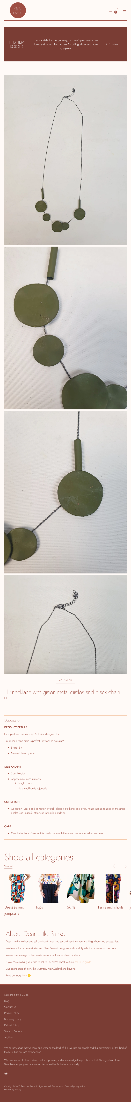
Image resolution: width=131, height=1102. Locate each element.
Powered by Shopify (12, 1089)
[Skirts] (81, 888)
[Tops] (50, 888)
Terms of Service (13, 1031)
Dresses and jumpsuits (14, 910)
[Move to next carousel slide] (124, 866)
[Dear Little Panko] (18, 10)
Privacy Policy (11, 1013)
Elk (5, 698)
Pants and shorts (110, 907)
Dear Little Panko (28, 1086)
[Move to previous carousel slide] (116, 866)
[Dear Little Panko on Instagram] (6, 1074)
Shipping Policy (12, 1019)
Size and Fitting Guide (16, 995)
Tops (39, 907)
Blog (6, 1001)
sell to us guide (83, 962)
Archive (8, 1037)
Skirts (71, 907)
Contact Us (10, 1007)
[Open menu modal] (124, 10)
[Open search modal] (110, 10)
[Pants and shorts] (112, 888)
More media (65, 680)
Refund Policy (11, 1025)
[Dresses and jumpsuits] (18, 888)
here (24, 975)
